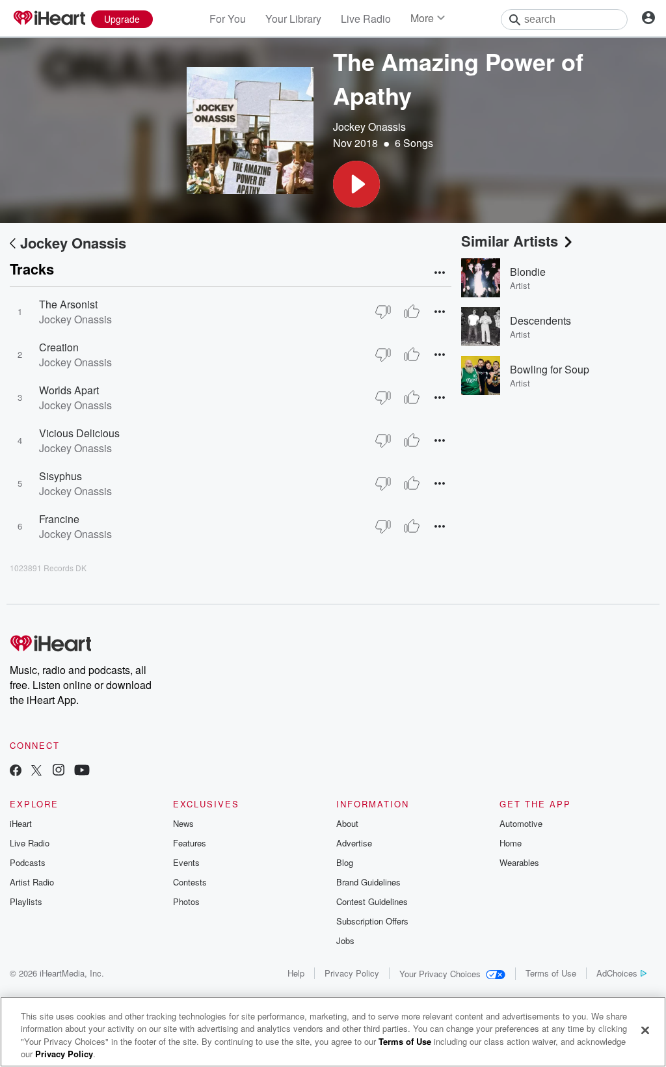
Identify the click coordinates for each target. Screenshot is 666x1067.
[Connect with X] (36, 771)
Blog (344, 862)
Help (295, 973)
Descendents (540, 320)
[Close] (645, 1030)
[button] (356, 184)
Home (511, 843)
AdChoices (616, 973)
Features (189, 843)
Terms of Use (551, 973)
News (183, 823)
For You (227, 18)
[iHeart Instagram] (58, 771)
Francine (59, 518)
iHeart (21, 823)
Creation (59, 347)
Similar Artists (509, 240)
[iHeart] (49, 19)
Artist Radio (32, 882)
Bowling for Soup (549, 369)
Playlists (26, 901)
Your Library (293, 18)
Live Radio (366, 18)
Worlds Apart (69, 390)
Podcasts (28, 862)
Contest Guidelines (372, 901)
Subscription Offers (372, 921)
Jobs (345, 940)
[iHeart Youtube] (82, 771)
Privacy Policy (352, 973)
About (347, 823)
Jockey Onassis (369, 126)
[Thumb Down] (383, 311)
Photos (186, 901)
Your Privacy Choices (440, 973)
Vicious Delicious (79, 432)
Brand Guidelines (368, 882)
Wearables (519, 862)
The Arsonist (68, 304)
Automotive (521, 823)
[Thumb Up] (411, 311)
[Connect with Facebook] (15, 771)
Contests (190, 882)
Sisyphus (60, 475)
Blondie (528, 271)
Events (186, 862)
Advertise (354, 843)
